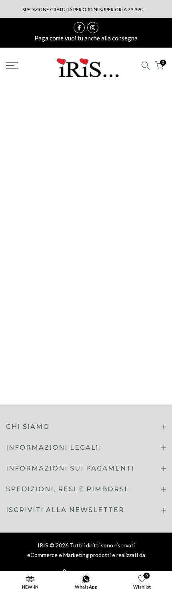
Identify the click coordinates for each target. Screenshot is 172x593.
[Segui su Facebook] (79, 27)
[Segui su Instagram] (92, 27)
